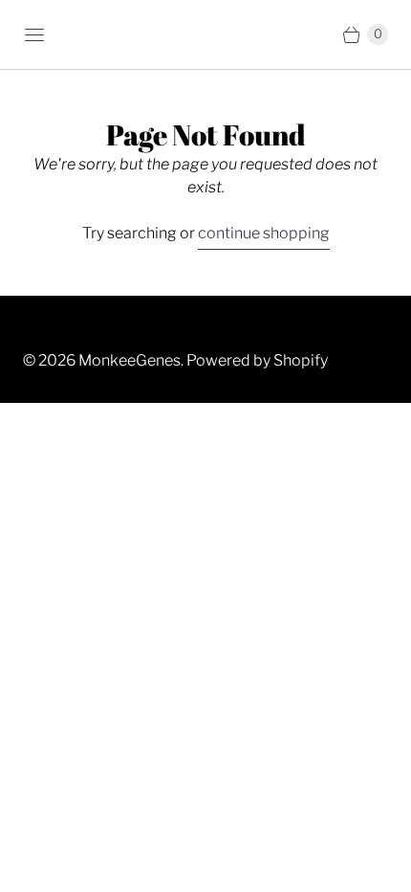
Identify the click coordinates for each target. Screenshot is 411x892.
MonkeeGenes (129, 360)
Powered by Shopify (257, 360)
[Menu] (34, 34)
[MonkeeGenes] (205, 35)
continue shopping (264, 233)
